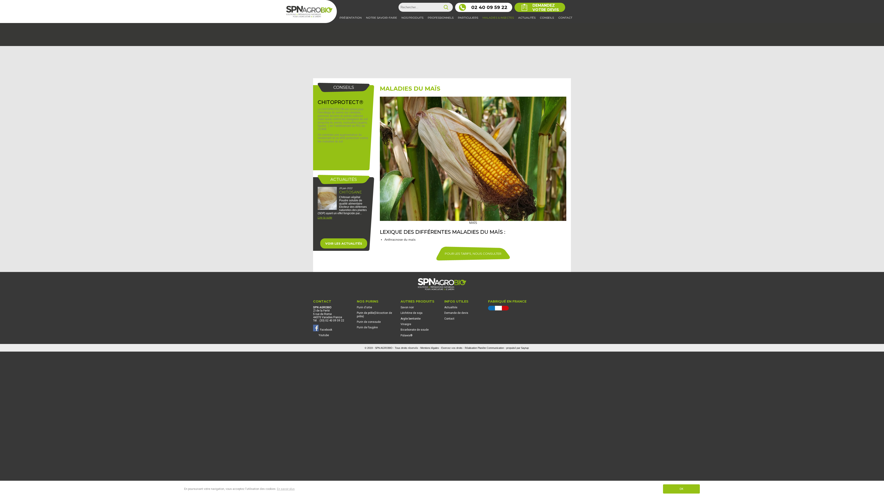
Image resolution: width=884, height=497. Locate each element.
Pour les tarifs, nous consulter (473, 253)
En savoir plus (286, 489)
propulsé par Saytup (517, 348)
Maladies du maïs (410, 88)
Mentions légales (429, 348)
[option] (343, 209)
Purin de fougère (367, 327)
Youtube (324, 335)
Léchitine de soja (411, 313)
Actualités (450, 307)
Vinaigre (406, 324)
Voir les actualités (343, 243)
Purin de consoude (369, 322)
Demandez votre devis (545, 7)
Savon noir (407, 307)
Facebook (325, 329)
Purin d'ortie (364, 307)
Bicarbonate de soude (415, 329)
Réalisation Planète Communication (484, 348)
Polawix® (407, 335)
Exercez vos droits (451, 348)
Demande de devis (456, 313)
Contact (449, 318)
